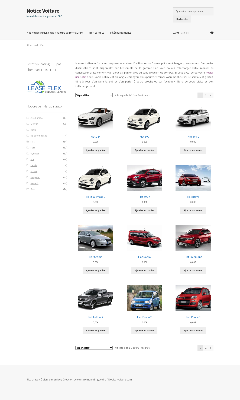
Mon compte (96, 32)
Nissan (34, 171)
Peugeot (35, 177)
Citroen (34, 123)
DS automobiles (39, 135)
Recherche (182, 19)
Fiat (32, 141)
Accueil (34, 45)
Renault (34, 183)
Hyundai (35, 153)
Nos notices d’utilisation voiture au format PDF (55, 32)
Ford (33, 147)
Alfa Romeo (37, 117)
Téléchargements (120, 32)
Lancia (34, 165)
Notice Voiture (43, 10)
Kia (32, 159)
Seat (33, 189)
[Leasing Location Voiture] (47, 87)
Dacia (33, 129)
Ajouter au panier (95, 150)
